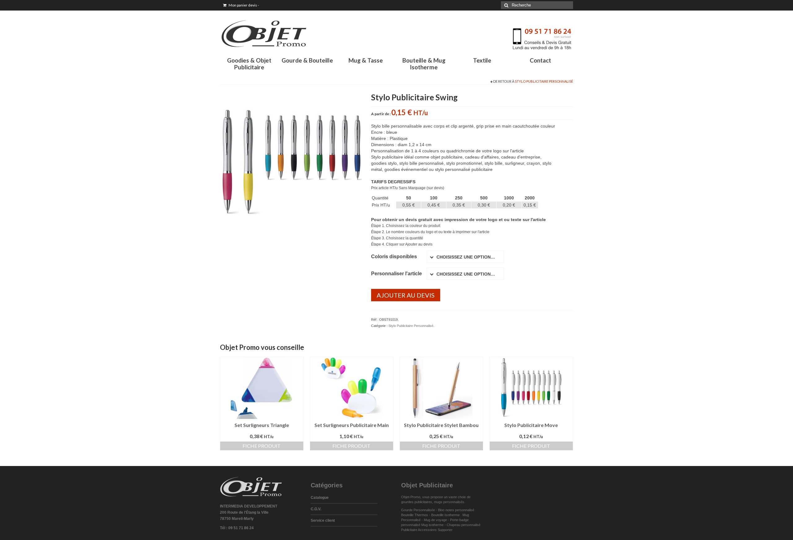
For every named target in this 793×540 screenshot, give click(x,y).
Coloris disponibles (394, 256)
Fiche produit (262, 446)
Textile (482, 60)
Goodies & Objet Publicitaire (249, 64)
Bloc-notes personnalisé (456, 510)
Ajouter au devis (406, 295)
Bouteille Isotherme (446, 515)
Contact (540, 60)
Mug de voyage (435, 520)
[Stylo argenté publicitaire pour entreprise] (291, 161)
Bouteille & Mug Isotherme (423, 64)
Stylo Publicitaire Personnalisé (544, 81)
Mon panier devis (243, 5)
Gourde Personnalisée (418, 510)
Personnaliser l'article (396, 273)
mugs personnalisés (449, 502)
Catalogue (320, 497)
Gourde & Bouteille (307, 60)
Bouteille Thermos (414, 515)
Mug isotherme (432, 525)
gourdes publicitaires (416, 502)
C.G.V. (316, 509)
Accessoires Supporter (435, 530)
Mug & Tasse (365, 60)
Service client (323, 520)
